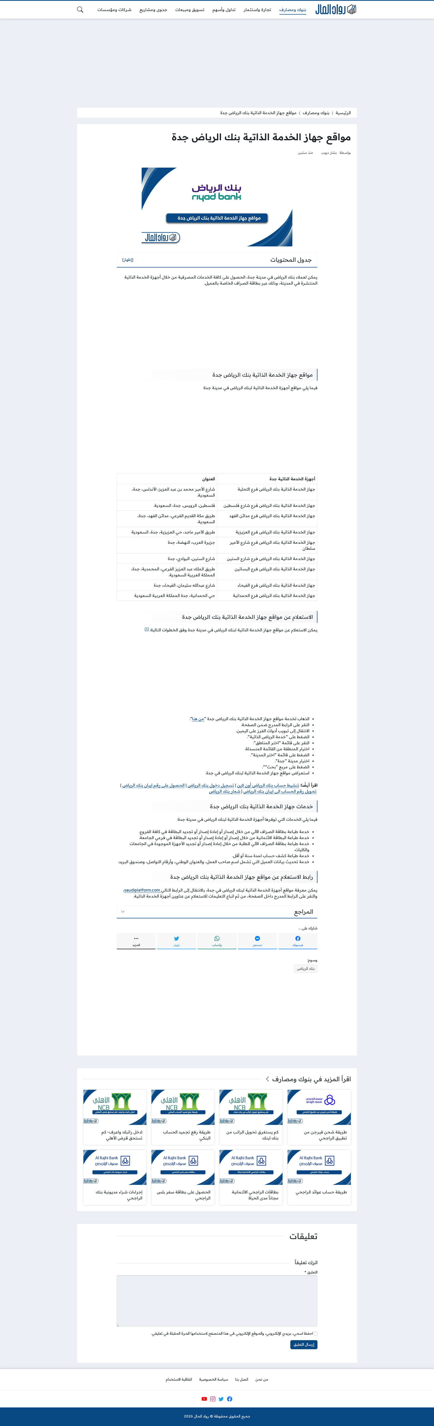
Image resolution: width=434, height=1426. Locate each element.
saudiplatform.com (142, 890)
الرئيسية (343, 112)
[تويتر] (221, 1398)
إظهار (128, 259)
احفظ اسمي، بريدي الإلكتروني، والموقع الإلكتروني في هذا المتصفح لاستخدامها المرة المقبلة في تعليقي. (232, 1333)
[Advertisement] (217, 60)
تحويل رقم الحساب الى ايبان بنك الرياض (279, 791)
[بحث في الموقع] (80, 10)
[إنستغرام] (212, 1398)
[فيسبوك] (229, 1398)
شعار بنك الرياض (224, 791)
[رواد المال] (335, 9)
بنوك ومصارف (316, 112)
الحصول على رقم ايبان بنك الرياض (153, 785)
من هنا (198, 718)
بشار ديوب (329, 152)
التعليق (311, 1272)
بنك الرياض (306, 968)
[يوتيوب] (204, 1398)
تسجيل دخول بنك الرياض (211, 785)
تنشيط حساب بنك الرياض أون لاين (268, 785)
